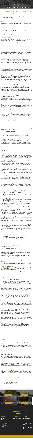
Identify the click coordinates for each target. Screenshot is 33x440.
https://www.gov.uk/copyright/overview (23, 386)
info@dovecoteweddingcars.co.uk (6, 37)
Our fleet (10, 7)
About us (7, 7)
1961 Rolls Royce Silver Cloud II (27, 422)
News (25, 7)
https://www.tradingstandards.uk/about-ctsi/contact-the (12, 372)
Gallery (23, 7)
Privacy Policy (3, 436)
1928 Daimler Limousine (26, 420)
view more (8, 394)
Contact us (28, 7)
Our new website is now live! (17, 418)
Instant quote (15, 7)
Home (4, 7)
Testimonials (19, 7)
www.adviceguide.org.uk (13, 277)
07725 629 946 (3, 418)
